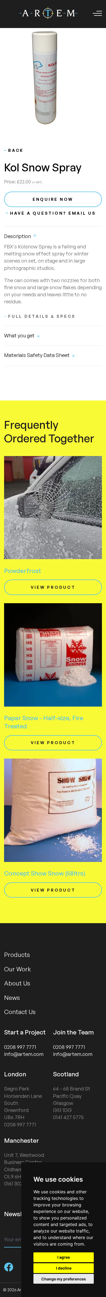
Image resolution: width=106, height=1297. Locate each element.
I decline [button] (63, 1268)
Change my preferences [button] (63, 1279)
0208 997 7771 (20, 1047)
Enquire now (53, 199)
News (12, 997)
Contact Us (20, 1011)
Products (17, 954)
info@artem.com (23, 1054)
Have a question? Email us (53, 213)
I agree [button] (63, 1257)
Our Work (17, 969)
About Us (17, 983)
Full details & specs (42, 316)
